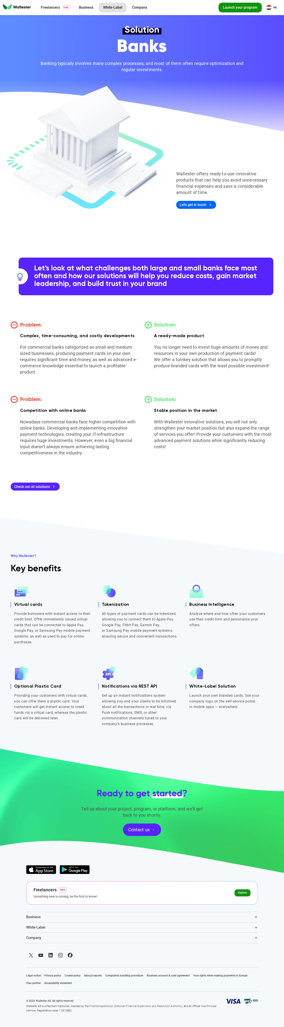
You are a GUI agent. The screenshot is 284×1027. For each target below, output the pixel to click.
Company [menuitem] (139, 7)
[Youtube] (41, 955)
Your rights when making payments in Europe (220, 975)
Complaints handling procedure (124, 975)
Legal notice (33, 975)
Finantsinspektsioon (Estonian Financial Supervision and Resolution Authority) (136, 1006)
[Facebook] (70, 955)
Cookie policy (73, 975)
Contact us (139, 829)
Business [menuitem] (86, 7)
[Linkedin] (50, 955)
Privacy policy (52, 975)
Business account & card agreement (168, 975)
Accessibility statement (58, 983)
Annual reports (93, 975)
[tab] (142, 917)
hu (275, 7)
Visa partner (33, 983)
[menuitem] (17, 7)
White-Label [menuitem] (112, 7)
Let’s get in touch (193, 205)
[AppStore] (41, 869)
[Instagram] (60, 955)
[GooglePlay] (75, 869)
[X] (31, 955)
